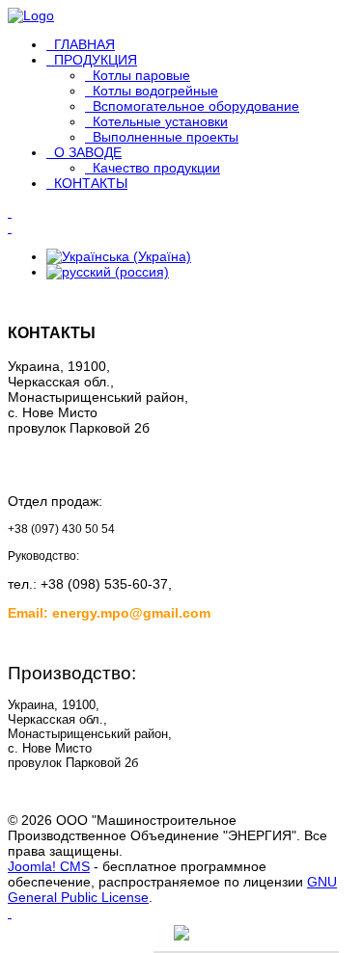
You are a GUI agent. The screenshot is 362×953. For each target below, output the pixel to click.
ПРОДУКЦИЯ (95, 59)
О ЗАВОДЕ (88, 152)
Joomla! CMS (49, 866)
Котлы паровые (141, 75)
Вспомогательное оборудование (196, 106)
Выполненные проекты (165, 137)
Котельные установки (160, 121)
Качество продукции (156, 167)
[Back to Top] (10, 912)
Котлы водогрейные (155, 90)
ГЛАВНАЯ (84, 44)
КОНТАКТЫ (90, 183)
